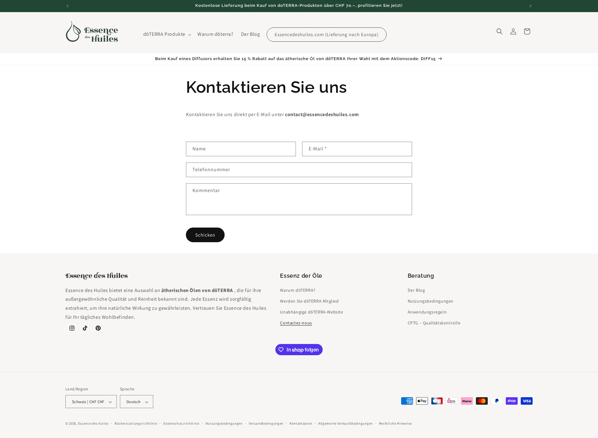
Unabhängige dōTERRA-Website (311, 311)
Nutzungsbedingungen (430, 301)
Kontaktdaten (301, 423)
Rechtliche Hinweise (395, 423)
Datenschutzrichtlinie (181, 423)
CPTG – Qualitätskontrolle (434, 323)
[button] (167, 34)
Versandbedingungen (266, 423)
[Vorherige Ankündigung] (67, 6)
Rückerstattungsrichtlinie (136, 423)
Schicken (205, 235)
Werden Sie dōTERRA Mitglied (309, 301)
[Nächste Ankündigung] (530, 6)
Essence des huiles (93, 424)
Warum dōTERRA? (297, 290)
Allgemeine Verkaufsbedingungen (345, 423)
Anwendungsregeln (427, 311)
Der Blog (416, 290)
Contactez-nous (296, 323)
